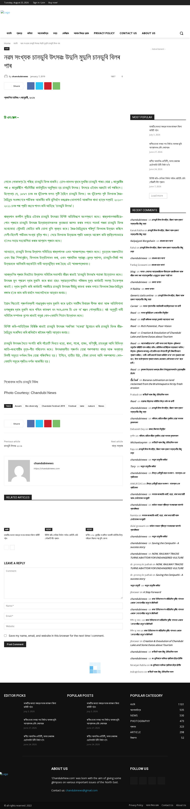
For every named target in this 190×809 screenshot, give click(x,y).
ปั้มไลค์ (134, 380)
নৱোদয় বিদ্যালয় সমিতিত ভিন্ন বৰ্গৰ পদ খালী (157, 401)
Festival (72, 405)
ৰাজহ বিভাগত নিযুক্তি (157, 429)
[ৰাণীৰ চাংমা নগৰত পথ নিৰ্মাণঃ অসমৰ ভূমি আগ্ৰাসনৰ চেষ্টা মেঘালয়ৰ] (138, 148)
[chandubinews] (6, 76)
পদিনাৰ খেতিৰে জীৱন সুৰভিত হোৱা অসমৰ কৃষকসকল (158, 435)
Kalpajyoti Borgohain (142, 241)
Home (7, 43)
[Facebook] (173, 3)
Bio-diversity (31, 405)
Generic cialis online (141, 295)
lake (82, 405)
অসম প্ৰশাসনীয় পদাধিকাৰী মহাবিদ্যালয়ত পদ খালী (162, 306)
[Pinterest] (48, 86)
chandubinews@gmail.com (82, 790)
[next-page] (12, 547)
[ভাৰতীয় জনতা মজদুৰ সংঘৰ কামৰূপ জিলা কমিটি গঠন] (22, 518)
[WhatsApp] (56, 86)
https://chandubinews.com (47, 468)
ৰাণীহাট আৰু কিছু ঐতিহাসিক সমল (155, 394)
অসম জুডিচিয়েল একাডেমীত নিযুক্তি (154, 312)
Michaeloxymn (138, 442)
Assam (18, 405)
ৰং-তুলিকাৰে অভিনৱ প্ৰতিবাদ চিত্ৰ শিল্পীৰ (167, 658)
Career (134, 306)
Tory (132, 466)
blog (132, 271)
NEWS (48, 529)
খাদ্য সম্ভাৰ (117, 446)
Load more (157, 195)
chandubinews (20, 76)
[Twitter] (178, 3)
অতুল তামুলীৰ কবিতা (159, 459)
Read (133, 312)
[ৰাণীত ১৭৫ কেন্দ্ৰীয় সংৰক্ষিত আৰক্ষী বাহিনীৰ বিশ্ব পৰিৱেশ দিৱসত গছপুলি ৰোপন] (104, 518)
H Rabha (135, 288)
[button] (181, 33)
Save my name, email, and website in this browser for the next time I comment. (56, 635)
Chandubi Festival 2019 (53, 405)
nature (91, 405)
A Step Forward (152, 592)
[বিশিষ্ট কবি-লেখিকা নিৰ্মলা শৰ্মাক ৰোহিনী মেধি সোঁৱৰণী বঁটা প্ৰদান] (63, 518)
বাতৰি (15, 43)
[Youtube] (184, 3)
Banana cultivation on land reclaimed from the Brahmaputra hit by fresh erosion (156, 383)
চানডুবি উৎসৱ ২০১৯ (13, 446)
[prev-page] (6, 547)
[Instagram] (143, 780)
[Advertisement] (91, 18)
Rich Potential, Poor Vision (156, 326)
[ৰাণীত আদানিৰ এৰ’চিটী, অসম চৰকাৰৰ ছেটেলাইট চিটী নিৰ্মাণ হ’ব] (138, 165)
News (101, 405)
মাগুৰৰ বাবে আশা (166, 241)
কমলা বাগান (156, 282)
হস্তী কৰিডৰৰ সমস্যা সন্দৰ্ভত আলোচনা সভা (157, 319)
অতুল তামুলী (135, 585)
